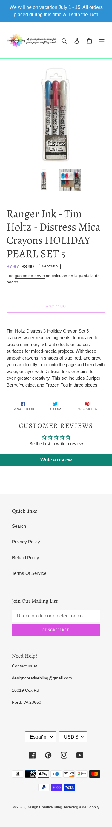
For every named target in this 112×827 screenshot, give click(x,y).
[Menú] (102, 40)
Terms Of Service (29, 573)
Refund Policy (25, 557)
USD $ (71, 736)
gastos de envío (30, 275)
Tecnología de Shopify (81, 807)
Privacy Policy (26, 541)
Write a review (56, 459)
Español (38, 736)
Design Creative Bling (44, 807)
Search (19, 526)
